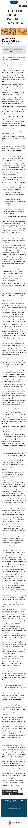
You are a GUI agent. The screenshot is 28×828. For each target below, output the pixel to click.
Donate (14, 2)
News (6, 788)
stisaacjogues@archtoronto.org (14, 808)
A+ (20, 6)
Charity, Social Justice (10, 791)
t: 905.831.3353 (14, 806)
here (15, 50)
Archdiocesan (16, 788)
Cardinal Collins (17, 793)
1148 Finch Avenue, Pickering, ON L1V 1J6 (14, 805)
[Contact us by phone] (26, 2)
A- (22, 6)
